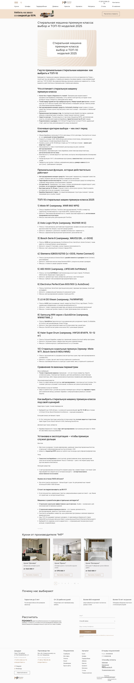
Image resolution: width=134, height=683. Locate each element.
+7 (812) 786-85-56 (44, 660)
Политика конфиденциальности (109, 676)
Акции (65, 661)
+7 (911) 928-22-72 (20, 660)
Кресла (84, 663)
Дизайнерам (67, 663)
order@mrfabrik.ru (19, 662)
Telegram (18, 666)
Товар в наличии (87, 673)
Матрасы (84, 668)
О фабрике (66, 654)
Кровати (84, 666)
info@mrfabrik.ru (42, 662)
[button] (111, 14)
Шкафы (84, 656)
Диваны (84, 661)
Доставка (66, 656)
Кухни (83, 654)
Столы (84, 670)
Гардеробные (86, 658)
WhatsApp (19, 668)
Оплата (65, 658)
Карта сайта (67, 666)
